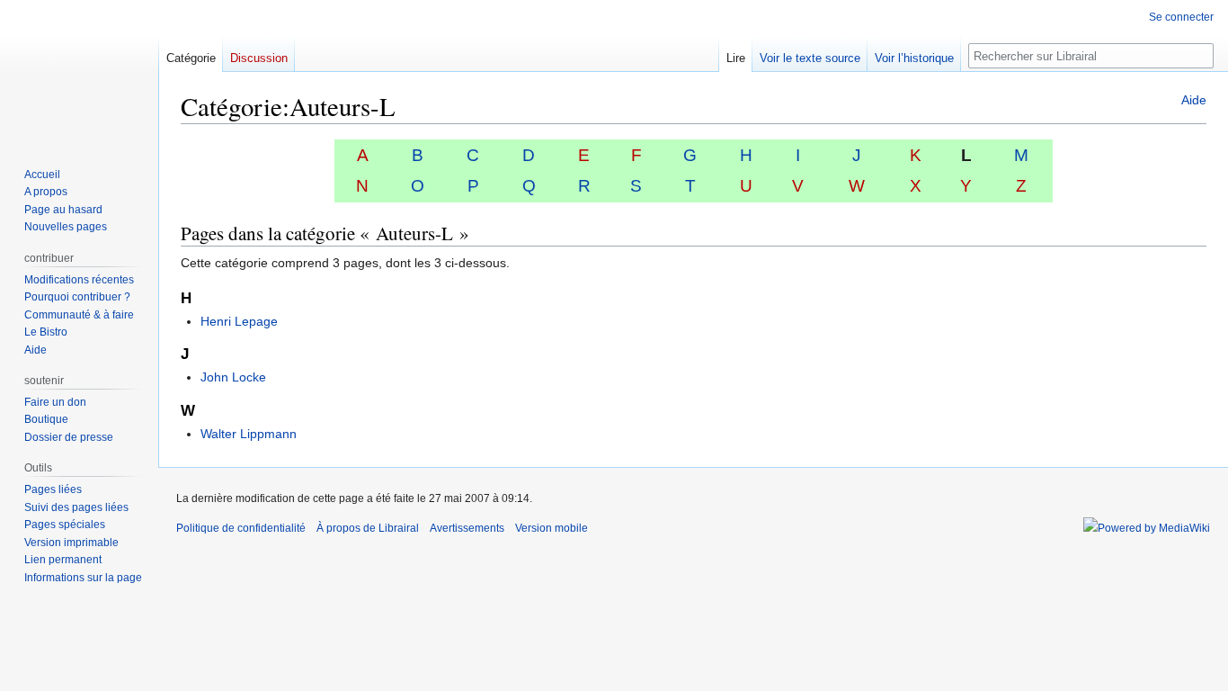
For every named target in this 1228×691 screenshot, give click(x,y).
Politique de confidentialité (241, 528)
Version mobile (551, 528)
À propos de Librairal (367, 528)
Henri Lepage (239, 321)
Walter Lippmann (248, 433)
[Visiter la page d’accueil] (79, 72)
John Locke (233, 377)
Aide (1193, 100)
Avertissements (467, 528)
